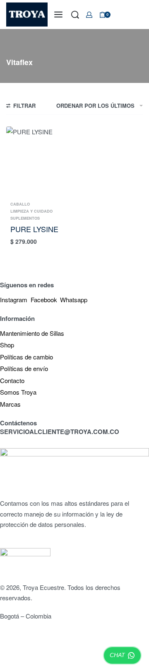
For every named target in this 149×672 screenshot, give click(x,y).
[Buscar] (75, 14)
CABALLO (20, 204)
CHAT (117, 655)
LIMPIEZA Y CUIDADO (31, 211)
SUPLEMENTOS (25, 218)
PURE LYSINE (34, 228)
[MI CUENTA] (89, 14)
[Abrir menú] (58, 14)
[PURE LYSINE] (39, 162)
